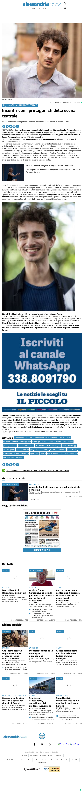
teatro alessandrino (55, 453)
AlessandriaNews (26, 760)
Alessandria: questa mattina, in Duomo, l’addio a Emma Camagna (67, 654)
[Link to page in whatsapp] (14, 126)
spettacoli (25, 453)
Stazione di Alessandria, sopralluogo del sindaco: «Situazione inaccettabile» (40, 703)
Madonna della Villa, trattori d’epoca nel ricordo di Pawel (13, 700)
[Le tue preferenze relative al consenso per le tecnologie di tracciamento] (80, 790)
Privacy (50, 755)
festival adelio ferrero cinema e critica (57, 442)
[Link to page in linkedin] (10, 126)
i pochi (20, 445)
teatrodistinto (8, 457)
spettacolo (34, 453)
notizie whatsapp (69, 445)
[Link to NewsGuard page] (33, 769)
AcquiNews (45, 760)
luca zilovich (40, 445)
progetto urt (35, 449)
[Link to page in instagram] (49, 744)
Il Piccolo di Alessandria (12, 760)
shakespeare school (11, 453)
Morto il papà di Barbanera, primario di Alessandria (14, 593)
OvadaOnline (64, 760)
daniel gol (36, 442)
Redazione (54, 102)
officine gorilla (9, 449)
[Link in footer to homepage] (42, 736)
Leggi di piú (35, 499)
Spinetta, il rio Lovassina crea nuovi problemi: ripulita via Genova (67, 701)
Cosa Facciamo (34, 755)
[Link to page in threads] (17, 126)
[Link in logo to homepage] (42, 4)
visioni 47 (20, 457)
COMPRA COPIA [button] (42, 550)
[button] (65, 3)
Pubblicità (43, 755)
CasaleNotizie (55, 760)
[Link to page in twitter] (7, 126)
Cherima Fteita (65, 438)
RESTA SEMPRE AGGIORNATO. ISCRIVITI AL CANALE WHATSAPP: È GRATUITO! (37, 471)
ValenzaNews (42, 762)
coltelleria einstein (10, 442)
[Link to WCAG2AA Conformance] (51, 769)
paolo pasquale (23, 449)
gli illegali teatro (10, 445)
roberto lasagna (73, 449)
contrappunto (25, 442)
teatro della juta (71, 453)
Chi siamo (24, 755)
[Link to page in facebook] (3, 126)
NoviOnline (37, 760)
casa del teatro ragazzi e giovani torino (41, 438)
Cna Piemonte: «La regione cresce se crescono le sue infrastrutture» (12, 654)
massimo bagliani (54, 445)
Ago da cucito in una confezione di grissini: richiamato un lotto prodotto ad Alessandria (68, 595)
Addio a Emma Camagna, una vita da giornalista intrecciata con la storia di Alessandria (41, 595)
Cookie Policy (58, 755)
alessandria (19, 438)
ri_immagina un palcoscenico (54, 449)
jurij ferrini (29, 445)
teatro (43, 453)
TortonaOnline (74, 760)
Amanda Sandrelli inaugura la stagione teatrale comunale (49, 166)
